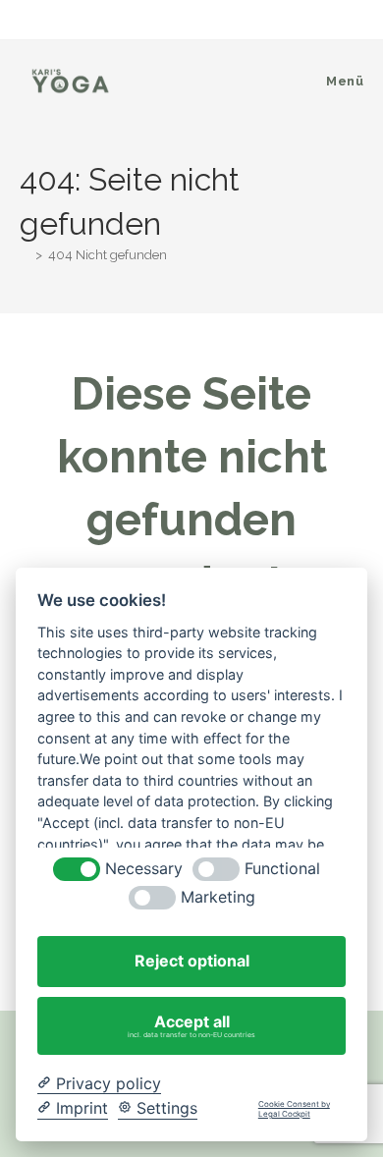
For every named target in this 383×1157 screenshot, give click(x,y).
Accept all (191, 1025)
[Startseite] (24, 255)
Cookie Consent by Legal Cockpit (294, 1109)
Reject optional (192, 960)
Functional (282, 868)
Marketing (218, 897)
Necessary (144, 868)
